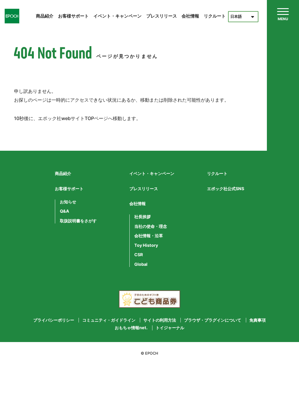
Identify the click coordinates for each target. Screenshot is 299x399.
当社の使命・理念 (150, 226)
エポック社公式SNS (225, 188)
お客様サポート (73, 16)
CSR (138, 254)
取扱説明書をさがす (78, 220)
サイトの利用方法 (159, 320)
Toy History (146, 245)
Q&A (64, 211)
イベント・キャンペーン (117, 16)
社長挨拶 (142, 216)
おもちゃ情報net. (131, 327)
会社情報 (190, 16)
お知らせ (68, 202)
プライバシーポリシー (53, 320)
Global (140, 264)
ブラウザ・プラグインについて (212, 320)
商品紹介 (44, 16)
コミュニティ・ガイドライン (108, 320)
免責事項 (257, 320)
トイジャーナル (170, 327)
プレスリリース (161, 16)
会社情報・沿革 (148, 235)
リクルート (215, 16)
